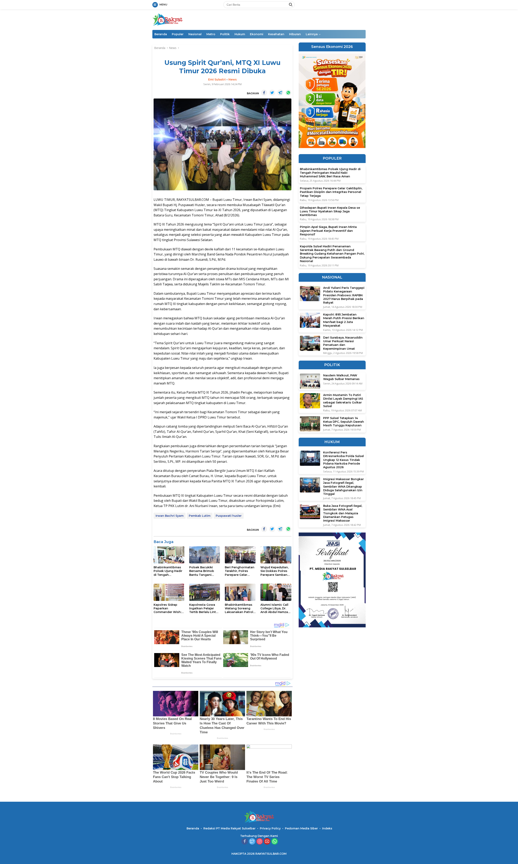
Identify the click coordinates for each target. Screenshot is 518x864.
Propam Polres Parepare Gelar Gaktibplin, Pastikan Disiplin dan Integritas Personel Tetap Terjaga (331, 191)
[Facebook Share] (264, 93)
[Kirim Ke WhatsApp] (288, 93)
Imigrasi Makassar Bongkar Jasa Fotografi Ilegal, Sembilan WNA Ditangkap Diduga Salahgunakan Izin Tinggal (343, 486)
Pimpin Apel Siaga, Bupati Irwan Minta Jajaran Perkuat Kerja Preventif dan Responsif (328, 230)
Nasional (195, 34)
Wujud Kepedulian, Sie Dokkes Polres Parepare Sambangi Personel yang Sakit (275, 571)
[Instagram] (259, 841)
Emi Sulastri (217, 79)
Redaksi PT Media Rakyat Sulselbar (229, 828)
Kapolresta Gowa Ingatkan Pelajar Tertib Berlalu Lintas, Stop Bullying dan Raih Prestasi (204, 608)
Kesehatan (276, 34)
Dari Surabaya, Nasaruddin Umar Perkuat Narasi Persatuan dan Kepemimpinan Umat (343, 343)
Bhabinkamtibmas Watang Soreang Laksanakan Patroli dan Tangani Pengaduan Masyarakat (239, 608)
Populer (178, 34)
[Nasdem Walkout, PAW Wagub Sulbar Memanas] (310, 381)
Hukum (240, 34)
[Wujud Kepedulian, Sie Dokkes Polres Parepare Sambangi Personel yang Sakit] (275, 554)
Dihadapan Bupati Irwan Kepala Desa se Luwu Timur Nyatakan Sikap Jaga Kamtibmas (330, 211)
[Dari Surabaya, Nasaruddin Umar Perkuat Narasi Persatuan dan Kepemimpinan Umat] (310, 343)
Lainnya (312, 34)
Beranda (160, 34)
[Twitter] (252, 841)
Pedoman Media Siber (301, 828)
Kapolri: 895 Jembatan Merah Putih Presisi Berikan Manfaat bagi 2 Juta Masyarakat (343, 320)
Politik (225, 34)
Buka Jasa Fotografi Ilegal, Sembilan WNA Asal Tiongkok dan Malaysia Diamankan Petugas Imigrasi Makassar (342, 513)
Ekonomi (256, 34)
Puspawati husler (229, 516)
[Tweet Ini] (272, 93)
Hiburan (295, 34)
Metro (210, 34)
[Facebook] (244, 841)
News (232, 79)
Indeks (327, 828)
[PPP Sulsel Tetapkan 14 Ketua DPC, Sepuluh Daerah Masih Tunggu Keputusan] (310, 423)
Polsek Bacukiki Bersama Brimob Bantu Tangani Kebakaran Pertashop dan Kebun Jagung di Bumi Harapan (201, 571)
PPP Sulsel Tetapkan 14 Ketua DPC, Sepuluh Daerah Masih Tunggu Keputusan (343, 421)
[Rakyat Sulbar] (167, 19)
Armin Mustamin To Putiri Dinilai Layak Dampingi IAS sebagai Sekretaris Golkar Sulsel (343, 400)
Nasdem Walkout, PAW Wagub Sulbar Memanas (341, 377)
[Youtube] (267, 841)
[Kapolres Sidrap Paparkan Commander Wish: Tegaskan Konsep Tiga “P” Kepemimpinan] (169, 592)
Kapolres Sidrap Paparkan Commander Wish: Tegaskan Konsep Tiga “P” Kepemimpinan (167, 608)
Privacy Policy (270, 828)
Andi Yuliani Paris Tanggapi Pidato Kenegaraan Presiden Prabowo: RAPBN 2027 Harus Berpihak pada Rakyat (343, 295)
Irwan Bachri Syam (170, 516)
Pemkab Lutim (199, 516)
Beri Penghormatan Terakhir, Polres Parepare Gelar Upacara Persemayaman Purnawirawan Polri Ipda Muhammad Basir (239, 571)
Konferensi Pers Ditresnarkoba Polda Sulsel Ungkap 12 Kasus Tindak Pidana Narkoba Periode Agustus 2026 (343, 460)
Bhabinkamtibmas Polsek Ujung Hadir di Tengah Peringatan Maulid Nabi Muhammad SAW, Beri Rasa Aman (168, 571)
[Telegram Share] (280, 93)
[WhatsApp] (274, 841)
